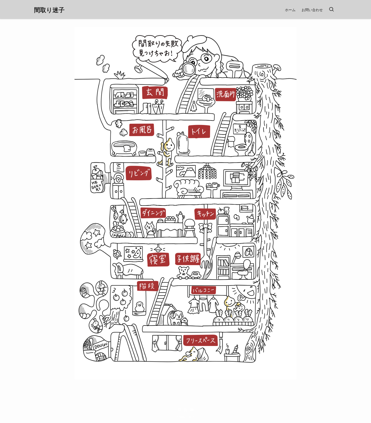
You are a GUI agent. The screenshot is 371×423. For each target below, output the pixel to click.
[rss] (185, 410)
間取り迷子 (49, 10)
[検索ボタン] (331, 9)
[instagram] (179, 410)
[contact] (191, 410)
